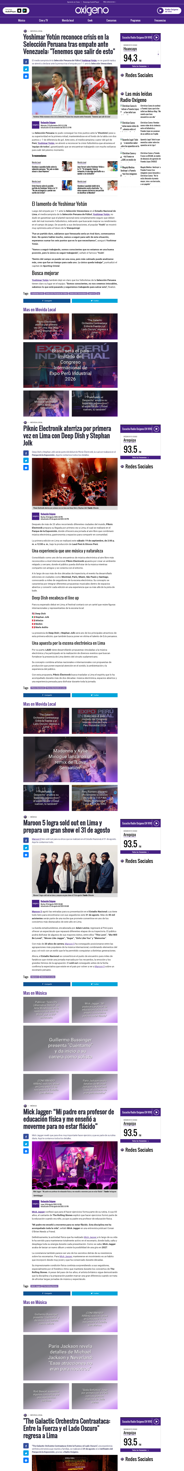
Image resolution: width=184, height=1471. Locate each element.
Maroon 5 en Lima (47, 977)
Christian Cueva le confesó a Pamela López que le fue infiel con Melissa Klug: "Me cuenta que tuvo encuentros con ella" (150, 111)
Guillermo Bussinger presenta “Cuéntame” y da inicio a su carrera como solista (70, 1048)
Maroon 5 (36, 839)
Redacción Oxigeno (48, 122)
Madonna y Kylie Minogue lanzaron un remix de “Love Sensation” (46, 403)
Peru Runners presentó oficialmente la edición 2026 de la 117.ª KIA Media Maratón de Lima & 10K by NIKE (95, 797)
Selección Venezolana (78, 293)
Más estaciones (109, 2)
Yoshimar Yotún (37, 293)
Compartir (48, 301)
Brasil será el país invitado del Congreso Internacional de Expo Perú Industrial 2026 (70, 365)
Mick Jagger (90, 1237)
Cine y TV (43, 20)
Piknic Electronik (37, 688)
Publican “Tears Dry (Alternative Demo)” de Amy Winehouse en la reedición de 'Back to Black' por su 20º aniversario (46, 1009)
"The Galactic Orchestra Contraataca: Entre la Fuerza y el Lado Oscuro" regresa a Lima (95, 326)
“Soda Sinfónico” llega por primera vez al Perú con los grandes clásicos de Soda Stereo (95, 1396)
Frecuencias (160, 20)
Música (21, 20)
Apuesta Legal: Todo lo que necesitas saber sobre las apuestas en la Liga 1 (150, 142)
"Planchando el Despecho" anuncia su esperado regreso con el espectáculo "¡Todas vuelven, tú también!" (95, 403)
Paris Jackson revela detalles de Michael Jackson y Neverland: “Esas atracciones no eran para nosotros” (95, 1086)
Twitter (96, 301)
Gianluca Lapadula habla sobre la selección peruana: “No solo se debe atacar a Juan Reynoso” (45, 169)
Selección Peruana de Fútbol (56, 293)
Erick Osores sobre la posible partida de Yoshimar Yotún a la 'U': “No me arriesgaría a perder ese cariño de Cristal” (45, 189)
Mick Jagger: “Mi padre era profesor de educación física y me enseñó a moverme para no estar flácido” (94, 1009)
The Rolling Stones (50, 1286)
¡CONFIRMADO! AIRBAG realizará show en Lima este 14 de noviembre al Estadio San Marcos (46, 1086)
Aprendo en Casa (73, 2)
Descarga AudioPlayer (91, 2)
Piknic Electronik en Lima (55, 688)
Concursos (111, 20)
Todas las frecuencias (139, 66)
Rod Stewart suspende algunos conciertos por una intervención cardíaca (46, 1396)
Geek (90, 20)
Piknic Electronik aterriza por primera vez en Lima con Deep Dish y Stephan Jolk (46, 326)
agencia (92, 293)
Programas (135, 20)
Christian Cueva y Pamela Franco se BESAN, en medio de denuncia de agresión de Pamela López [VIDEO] (150, 157)
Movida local (68, 20)
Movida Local (36, 31)
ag (98, 293)
